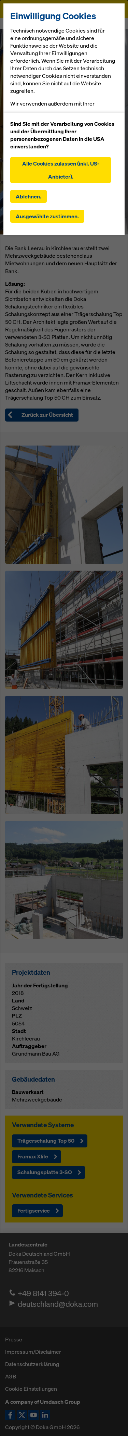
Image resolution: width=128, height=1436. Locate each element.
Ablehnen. (28, 196)
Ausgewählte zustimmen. (47, 216)
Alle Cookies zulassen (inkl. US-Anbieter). (60, 170)
